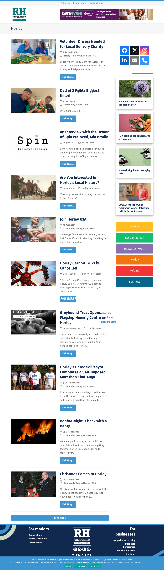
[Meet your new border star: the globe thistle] (135, 88)
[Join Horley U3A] (33, 229)
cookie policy (82, 562)
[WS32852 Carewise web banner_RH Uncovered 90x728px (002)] (106, 19)
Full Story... (68, 77)
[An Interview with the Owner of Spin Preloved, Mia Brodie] (33, 142)
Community (69, 104)
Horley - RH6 (69, 55)
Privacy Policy (147, 562)
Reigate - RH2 (89, 55)
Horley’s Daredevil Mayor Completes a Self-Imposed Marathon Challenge (83, 372)
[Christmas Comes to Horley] (33, 484)
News (79, 55)
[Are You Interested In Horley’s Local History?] (33, 187)
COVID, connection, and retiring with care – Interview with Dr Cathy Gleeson (134, 208)
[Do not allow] (161, 563)
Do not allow (80, 566)
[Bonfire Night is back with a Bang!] (33, 431)
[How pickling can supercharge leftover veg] (135, 122)
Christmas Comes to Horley (83, 474)
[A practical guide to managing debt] (135, 157)
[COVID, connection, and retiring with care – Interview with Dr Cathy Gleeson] (135, 191)
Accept (68, 566)
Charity (91, 328)
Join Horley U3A (73, 219)
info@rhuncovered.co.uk (125, 297)
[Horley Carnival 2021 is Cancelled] (33, 273)
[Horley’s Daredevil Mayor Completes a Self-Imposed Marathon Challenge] (33, 377)
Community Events (72, 435)
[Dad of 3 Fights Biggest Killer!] (33, 100)
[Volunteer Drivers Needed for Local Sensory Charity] (33, 51)
